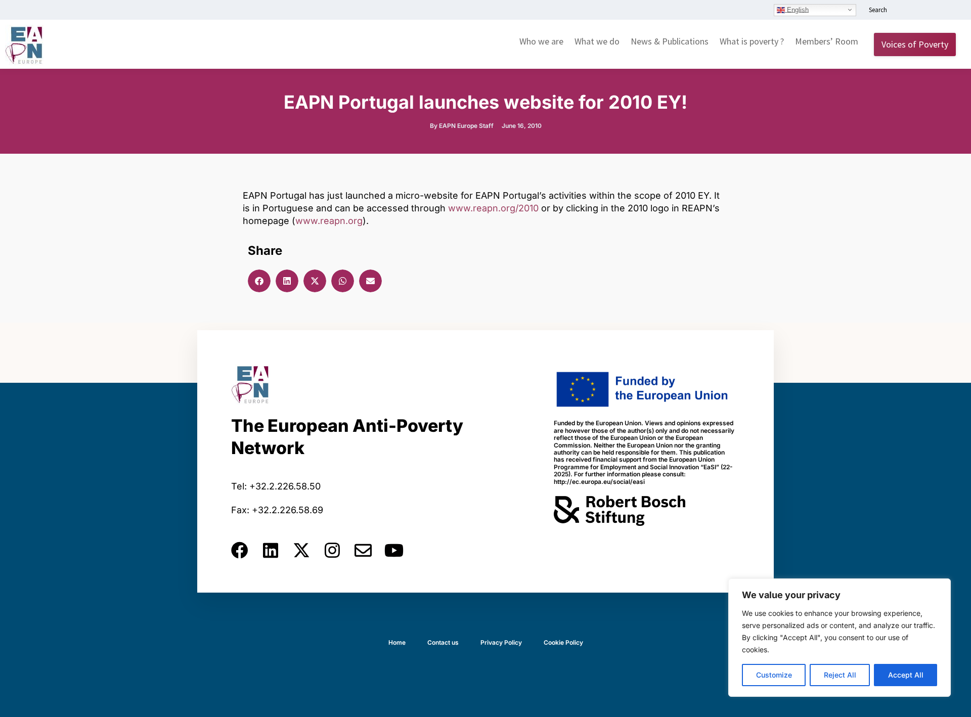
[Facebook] (239, 550)
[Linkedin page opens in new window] (903, 10)
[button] (259, 281)
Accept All (905, 674)
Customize (774, 674)
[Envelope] (363, 550)
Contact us (443, 642)
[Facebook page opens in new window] (918, 10)
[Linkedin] (270, 550)
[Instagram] (332, 550)
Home (397, 642)
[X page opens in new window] (934, 10)
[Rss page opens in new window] (949, 10)
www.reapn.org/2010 (493, 208)
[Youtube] (394, 550)
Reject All (840, 674)
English (797, 9)
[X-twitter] (301, 550)
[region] (839, 637)
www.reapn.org (329, 220)
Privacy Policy (501, 642)
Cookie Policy (563, 642)
